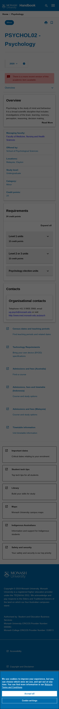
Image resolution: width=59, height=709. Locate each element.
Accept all (29, 693)
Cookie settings (29, 700)
